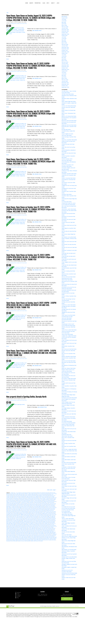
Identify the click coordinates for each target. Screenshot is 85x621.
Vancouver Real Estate (67, 534)
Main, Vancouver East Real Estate (19, 518)
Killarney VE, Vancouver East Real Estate (22, 515)
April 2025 (64, 41)
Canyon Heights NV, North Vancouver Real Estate (41, 496)
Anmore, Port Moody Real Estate (43, 493)
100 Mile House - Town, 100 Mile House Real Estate (19, 492)
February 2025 (65, 44)
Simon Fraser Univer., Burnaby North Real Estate (27, 531)
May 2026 (64, 22)
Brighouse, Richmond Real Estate (44, 495)
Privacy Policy (62, 606)
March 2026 (64, 25)
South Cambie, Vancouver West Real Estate (42, 531)
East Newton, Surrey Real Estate (50, 506)
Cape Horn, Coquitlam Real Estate (19, 497)
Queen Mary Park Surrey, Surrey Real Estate (37, 526)
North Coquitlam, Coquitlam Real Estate (12, 522)
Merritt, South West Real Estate (28, 519)
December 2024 (65, 47)
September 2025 (65, 34)
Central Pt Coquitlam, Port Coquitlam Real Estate (41, 499)
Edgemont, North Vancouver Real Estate (26, 507)
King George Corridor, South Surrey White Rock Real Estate (39, 515)
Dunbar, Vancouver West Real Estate (36, 505)
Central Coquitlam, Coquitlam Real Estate (46, 498)
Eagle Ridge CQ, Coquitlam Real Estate (12, 506)
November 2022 (65, 84)
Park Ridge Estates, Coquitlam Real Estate (29, 524)
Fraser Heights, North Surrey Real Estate (22, 509)
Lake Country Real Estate (43, 516)
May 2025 (64, 40)
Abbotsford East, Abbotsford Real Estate (43, 492)
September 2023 (65, 69)
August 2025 (64, 35)
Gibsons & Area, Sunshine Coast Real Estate (28, 510)
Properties (37, 3)
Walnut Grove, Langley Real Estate (69, 536)
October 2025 (65, 32)
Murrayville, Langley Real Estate (25, 521)
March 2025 (64, 42)
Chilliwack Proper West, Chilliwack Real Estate (23, 500)
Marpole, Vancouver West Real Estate (31, 518)
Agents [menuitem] (31, 3)
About (52, 3)
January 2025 (65, 45)
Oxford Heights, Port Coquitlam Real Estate (35, 523)
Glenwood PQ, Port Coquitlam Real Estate (21, 511)
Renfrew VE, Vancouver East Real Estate (42, 527)
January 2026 (65, 28)
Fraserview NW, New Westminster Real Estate (36, 509)
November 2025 (65, 31)
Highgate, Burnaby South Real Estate (27, 514)
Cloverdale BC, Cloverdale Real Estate (23, 501)
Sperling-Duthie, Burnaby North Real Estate (18, 23)
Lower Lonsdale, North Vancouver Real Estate (30, 517)
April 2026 (64, 23)
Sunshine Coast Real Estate (68, 509)
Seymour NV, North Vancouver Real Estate (33, 530)
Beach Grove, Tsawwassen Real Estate (29, 494)
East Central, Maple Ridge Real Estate (38, 506)
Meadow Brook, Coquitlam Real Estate (17, 519)
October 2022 (65, 85)
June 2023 (64, 73)
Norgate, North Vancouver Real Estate (49, 521)
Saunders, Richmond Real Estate (47, 529)
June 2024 (64, 56)
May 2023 (64, 75)
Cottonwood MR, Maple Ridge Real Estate (13, 503)
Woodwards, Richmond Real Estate (69, 573)
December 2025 (65, 29)
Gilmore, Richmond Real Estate (41, 510)
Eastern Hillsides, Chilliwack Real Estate (12, 507)
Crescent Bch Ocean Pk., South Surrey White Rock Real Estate (38, 503)
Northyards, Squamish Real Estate (22, 523)
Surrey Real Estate (66, 511)
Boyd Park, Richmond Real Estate (19, 495)
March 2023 (64, 78)
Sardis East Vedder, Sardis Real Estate (22, 529)
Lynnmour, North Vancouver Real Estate (44, 517)
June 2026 (64, 20)
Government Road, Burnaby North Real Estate (36, 511)
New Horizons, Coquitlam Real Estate (36, 521)
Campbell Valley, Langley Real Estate (27, 496)
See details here (36, 30)
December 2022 (65, 82)
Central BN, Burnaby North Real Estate (33, 498)
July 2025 (64, 37)
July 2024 (64, 54)
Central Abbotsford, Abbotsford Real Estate (20, 498)
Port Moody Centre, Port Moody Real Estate (33, 525)
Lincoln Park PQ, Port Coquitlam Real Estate (16, 517)
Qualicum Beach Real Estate (13, 526)
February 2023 (65, 79)
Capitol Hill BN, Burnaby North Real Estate (32, 497)
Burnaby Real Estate (17, 496)
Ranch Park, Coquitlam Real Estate (30, 527)
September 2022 (65, 87)
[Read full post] (16, 33)
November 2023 (65, 66)
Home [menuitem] (26, 3)
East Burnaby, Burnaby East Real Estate (25, 506)
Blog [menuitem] (44, 3)
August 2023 (64, 70)
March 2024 (64, 60)
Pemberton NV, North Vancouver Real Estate (43, 524)
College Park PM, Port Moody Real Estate (49, 501)
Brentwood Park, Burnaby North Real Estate (32, 495)
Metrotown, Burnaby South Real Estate (40, 519)
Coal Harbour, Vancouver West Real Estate (36, 501)
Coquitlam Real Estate (37, 502)
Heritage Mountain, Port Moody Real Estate (48, 513)
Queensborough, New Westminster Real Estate (16, 527)
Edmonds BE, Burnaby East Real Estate (39, 507)
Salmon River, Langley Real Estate (32, 528)
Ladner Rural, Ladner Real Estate (17, 516)
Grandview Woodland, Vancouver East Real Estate (20, 512)
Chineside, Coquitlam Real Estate (36, 500)
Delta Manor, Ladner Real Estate (18, 504)
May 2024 (64, 57)
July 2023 (64, 72)
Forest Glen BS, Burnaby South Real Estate (29, 508)
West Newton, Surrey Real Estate (69, 549)
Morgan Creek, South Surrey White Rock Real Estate (29, 520)
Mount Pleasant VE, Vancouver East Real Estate (45, 520)
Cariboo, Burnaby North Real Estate (45, 497)
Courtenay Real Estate (23, 503)
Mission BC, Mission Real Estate (16, 520)
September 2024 (65, 51)
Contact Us (67, 598)
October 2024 (65, 50)
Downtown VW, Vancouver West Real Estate (22, 505)
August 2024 (64, 53)
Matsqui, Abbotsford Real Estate (69, 356)
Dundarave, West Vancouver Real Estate (48, 505)
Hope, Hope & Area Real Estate (38, 514)
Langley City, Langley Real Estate (69, 335)
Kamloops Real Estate (12, 515)
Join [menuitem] (58, 3)
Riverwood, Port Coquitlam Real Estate (20, 528)
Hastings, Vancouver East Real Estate (25, 513)
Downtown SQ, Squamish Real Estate (44, 504)
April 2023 (64, 76)
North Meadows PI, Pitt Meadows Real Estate (27, 522)
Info (48, 3)
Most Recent (64, 16)
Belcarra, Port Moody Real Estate (41, 494)
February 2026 (65, 26)
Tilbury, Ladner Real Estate (68, 518)
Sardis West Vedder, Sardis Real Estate (35, 529)
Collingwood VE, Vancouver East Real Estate (13, 502)
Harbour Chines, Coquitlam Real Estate (46, 512)
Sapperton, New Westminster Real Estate (44, 528)
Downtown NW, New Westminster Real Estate (30, 504)
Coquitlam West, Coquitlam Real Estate (47, 502)
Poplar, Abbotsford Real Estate (21, 525)
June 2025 (64, 38)
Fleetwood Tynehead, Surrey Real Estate (15, 508)
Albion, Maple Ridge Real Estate (19, 493)
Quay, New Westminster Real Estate (24, 526)
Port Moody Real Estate (44, 525)
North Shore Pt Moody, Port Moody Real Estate (41, 522)
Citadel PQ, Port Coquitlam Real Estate (48, 500)
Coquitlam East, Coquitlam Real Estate (27, 502)
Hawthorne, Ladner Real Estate (36, 513)
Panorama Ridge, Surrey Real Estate (16, 524)
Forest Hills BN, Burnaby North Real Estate (43, 508)
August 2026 (64, 17)
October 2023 (65, 68)
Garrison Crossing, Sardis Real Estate (15, 510)
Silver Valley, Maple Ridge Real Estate (47, 530)
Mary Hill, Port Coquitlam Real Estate (43, 518)
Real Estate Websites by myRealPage (72, 606)
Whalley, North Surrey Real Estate (69, 556)
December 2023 (65, 65)
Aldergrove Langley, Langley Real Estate (31, 493)
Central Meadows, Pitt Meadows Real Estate (26, 499)
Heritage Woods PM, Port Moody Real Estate (13, 514)
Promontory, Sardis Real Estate (68, 422)
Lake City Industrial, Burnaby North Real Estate (30, 516)
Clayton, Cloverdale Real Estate (11, 501)
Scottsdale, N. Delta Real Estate (21, 530)
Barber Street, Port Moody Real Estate (17, 494)
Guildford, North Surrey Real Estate (34, 512)
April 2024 (64, 59)
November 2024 (65, 48)
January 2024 (65, 63)
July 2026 (64, 19)
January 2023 (65, 81)
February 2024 (65, 62)
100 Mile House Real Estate (31, 492)
